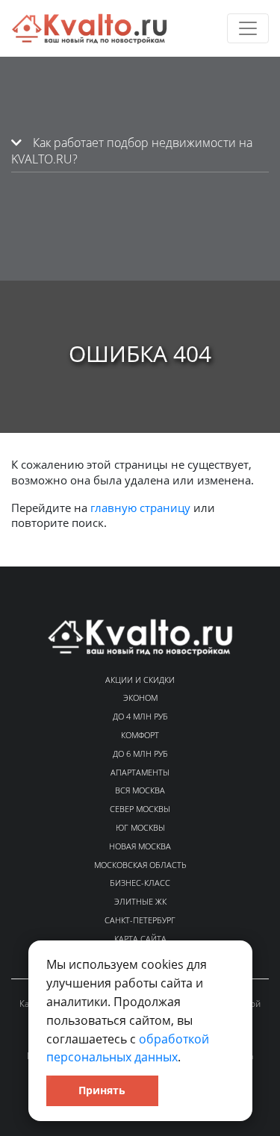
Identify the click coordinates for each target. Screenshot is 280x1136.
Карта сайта (140, 938)
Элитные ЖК (140, 901)
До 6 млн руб (140, 753)
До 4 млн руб (140, 716)
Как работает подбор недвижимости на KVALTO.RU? (131, 150)
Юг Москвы (140, 827)
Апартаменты (140, 772)
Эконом (140, 697)
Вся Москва (140, 790)
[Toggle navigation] (248, 28)
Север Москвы (140, 808)
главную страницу (140, 507)
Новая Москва (140, 846)
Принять (101, 1090)
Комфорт (140, 734)
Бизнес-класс (140, 882)
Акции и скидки (140, 679)
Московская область (140, 864)
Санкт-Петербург (140, 920)
